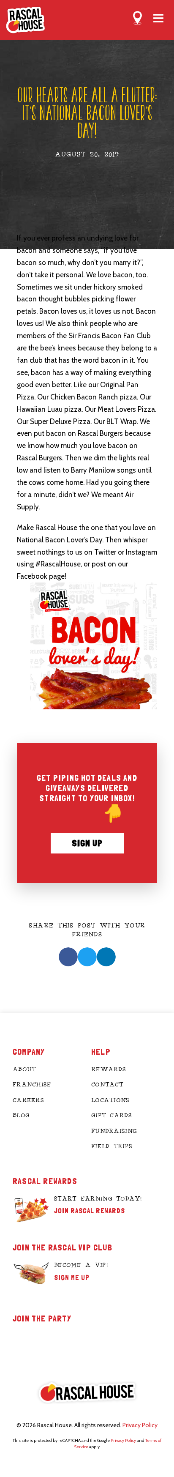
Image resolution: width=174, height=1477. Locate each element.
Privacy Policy (140, 1425)
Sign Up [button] (87, 842)
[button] (68, 956)
